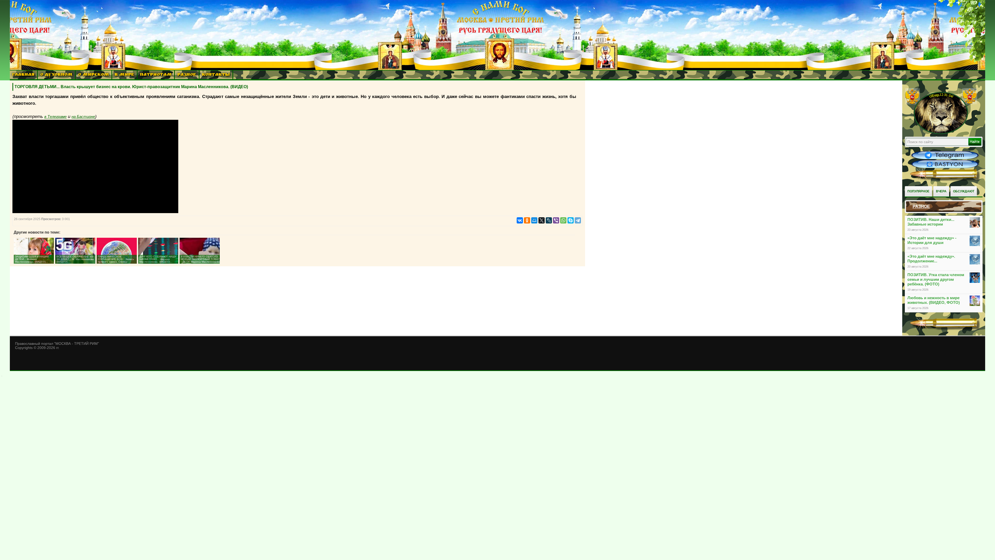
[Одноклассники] (527, 220)
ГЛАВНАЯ (23, 75)
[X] (541, 220)
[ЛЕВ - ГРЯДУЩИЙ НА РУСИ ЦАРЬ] (941, 133)
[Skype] (570, 220)
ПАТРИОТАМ (156, 75)
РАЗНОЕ (186, 75)
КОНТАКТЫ (216, 75)
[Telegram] (578, 220)
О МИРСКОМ (93, 75)
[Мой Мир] (534, 220)
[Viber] (556, 220)
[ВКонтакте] (520, 220)
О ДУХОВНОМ (56, 75)
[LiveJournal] (549, 220)
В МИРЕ (124, 75)
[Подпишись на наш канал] (945, 158)
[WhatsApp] (563, 220)
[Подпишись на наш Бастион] (945, 167)
